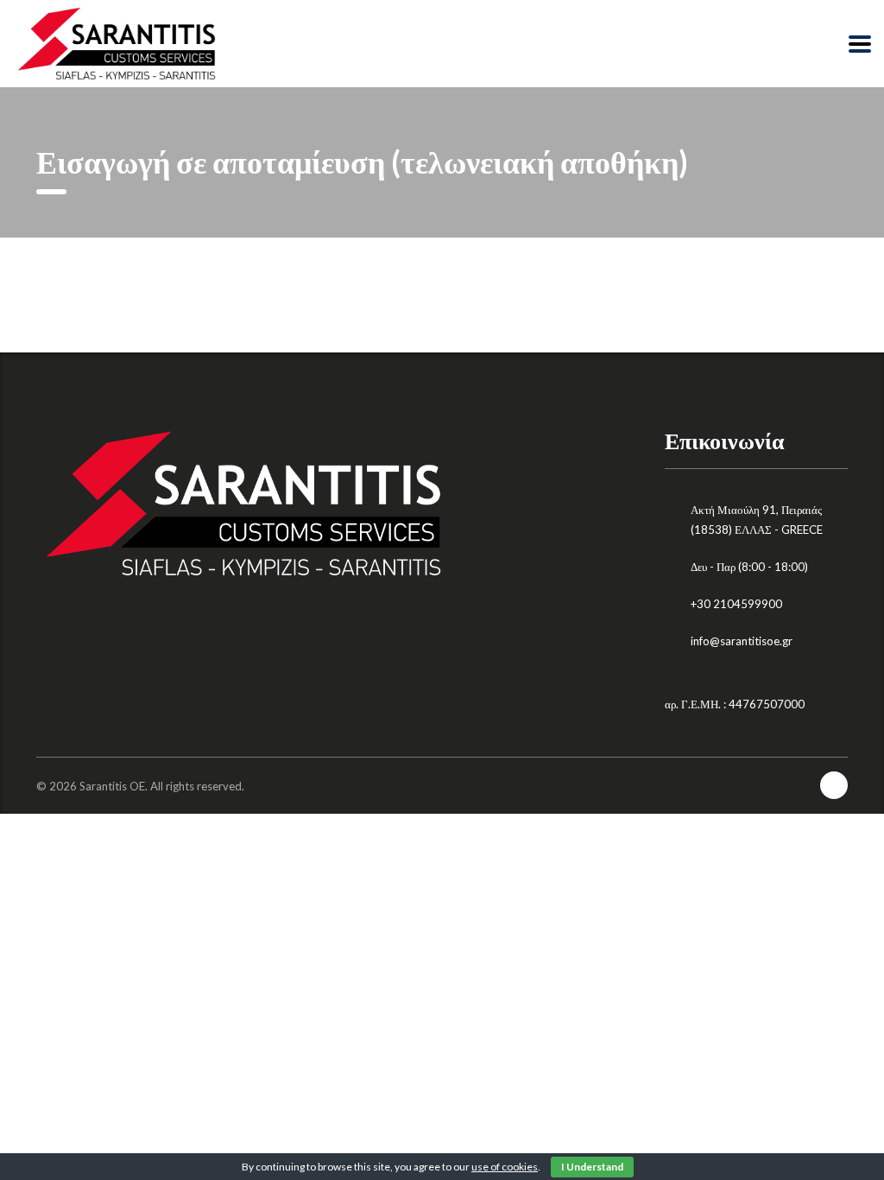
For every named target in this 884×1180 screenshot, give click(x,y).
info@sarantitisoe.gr (741, 641)
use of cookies (504, 1166)
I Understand (592, 1166)
